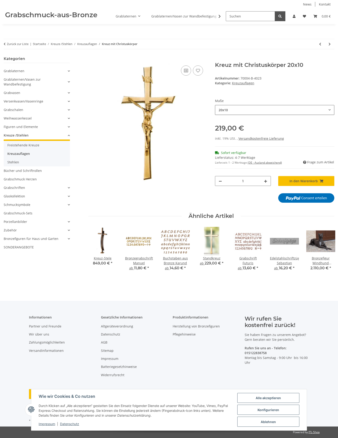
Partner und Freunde (45, 326)
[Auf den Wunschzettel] (198, 70)
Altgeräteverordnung (117, 326)
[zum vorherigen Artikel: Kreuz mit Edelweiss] (320, 44)
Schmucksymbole (17, 204)
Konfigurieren (268, 410)
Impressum (47, 424)
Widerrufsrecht (112, 375)
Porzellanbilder (15, 221)
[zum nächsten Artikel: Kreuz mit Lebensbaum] (329, 44)
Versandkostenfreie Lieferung (261, 138)
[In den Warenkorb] (92, 59)
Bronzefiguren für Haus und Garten (31, 238)
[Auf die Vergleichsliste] (186, 70)
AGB (104, 342)
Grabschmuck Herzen (20, 179)
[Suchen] (280, 16)
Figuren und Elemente (21, 127)
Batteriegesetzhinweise (119, 366)
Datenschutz (69, 424)
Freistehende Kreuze (23, 145)
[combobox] (274, 110)
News (307, 4)
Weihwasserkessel (18, 118)
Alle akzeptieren (268, 398)
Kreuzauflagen (243, 83)
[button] (294, 16)
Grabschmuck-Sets (18, 213)
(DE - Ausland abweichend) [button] (265, 163)
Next (327, 254)
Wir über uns (39, 334)
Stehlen (13, 162)
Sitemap (107, 350)
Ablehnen (268, 422)
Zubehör (10, 230)
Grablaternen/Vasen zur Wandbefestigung (22, 81)
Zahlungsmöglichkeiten (47, 342)
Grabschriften (14, 187)
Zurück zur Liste (18, 44)
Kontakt (325, 4)
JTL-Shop (314, 432)
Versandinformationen (46, 350)
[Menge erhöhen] (266, 181)
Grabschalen (13, 110)
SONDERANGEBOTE (19, 247)
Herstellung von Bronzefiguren (196, 326)
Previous (96, 254)
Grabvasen (12, 93)
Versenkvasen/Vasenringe (23, 101)
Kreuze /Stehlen (16, 135)
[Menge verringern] (220, 181)
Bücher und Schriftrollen (23, 170)
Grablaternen (14, 71)
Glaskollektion (14, 196)
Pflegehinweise (184, 334)
